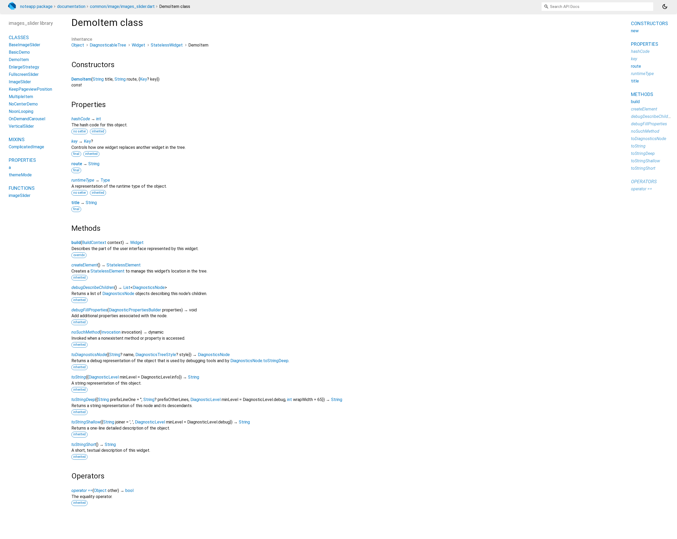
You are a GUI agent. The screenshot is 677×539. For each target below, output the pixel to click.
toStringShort (83, 444)
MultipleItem (21, 96)
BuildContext (94, 242)
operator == (82, 490)
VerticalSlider (21, 126)
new (635, 30)
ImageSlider (20, 82)
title (75, 202)
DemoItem (81, 79)
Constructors (649, 23)
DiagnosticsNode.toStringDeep (259, 360)
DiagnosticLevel (104, 377)
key (74, 141)
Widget (138, 45)
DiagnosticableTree (108, 45)
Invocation (111, 332)
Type (105, 180)
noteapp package (36, 6)
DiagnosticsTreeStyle (155, 354)
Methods (642, 94)
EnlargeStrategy (24, 67)
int (98, 118)
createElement (84, 265)
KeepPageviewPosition (30, 89)
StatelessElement (124, 265)
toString (78, 377)
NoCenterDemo (23, 104)
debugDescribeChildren (92, 287)
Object (77, 45)
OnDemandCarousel (27, 119)
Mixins (17, 139)
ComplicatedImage (26, 147)
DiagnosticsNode (149, 287)
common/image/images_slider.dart (122, 6)
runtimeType (82, 180)
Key (143, 79)
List (126, 287)
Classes (19, 37)
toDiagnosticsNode (89, 354)
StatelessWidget (167, 45)
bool (129, 490)
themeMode (20, 175)
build (76, 242)
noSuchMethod (85, 332)
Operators (644, 181)
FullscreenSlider (24, 74)
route (76, 163)
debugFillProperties (89, 309)
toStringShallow (85, 422)
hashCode (80, 118)
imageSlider (19, 195)
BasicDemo (19, 52)
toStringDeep (83, 399)
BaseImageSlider (24, 45)
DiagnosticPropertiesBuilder (135, 309)
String (98, 79)
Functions (22, 188)
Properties (22, 160)
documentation (71, 6)
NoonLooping (21, 111)
